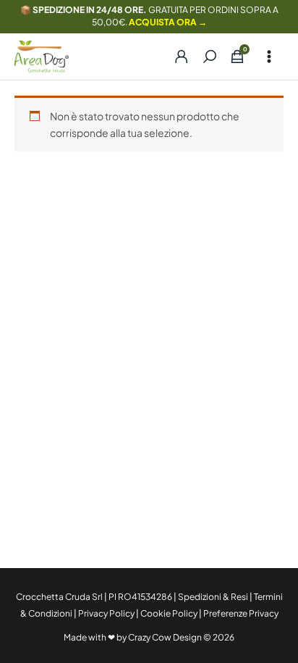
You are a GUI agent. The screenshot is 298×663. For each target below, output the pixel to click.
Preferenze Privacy (240, 613)
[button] (209, 56)
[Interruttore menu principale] (269, 56)
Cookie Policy (168, 613)
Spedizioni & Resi (213, 596)
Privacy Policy (106, 613)
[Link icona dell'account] (175, 56)
